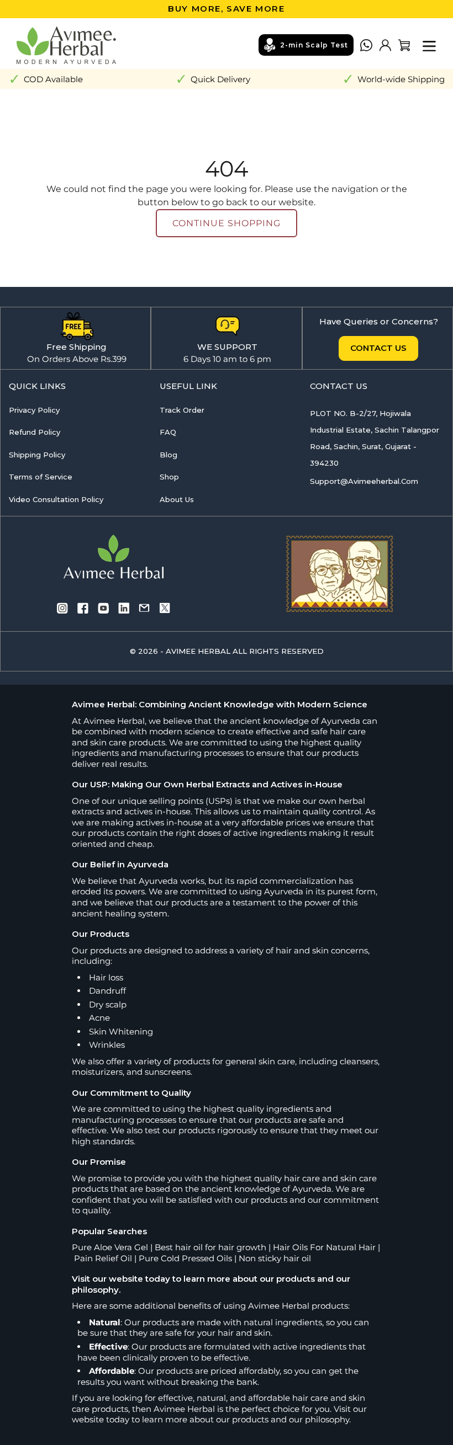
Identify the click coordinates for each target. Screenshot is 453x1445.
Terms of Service (40, 476)
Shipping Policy (37, 454)
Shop (169, 476)
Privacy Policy (34, 410)
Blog (168, 454)
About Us (177, 499)
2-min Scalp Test (314, 45)
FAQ (168, 432)
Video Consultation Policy (56, 499)
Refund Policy (34, 432)
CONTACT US (378, 348)
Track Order (182, 410)
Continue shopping (226, 223)
